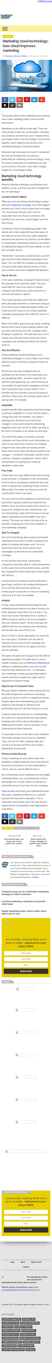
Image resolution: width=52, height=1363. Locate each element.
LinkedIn (35, 877)
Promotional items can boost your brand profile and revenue (14, 841)
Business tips (29, 1319)
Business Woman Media (16, 56)
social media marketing (13, 1349)
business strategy (23, 1327)
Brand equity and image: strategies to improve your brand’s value (38, 842)
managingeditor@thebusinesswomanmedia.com (21, 1290)
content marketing (11, 1319)
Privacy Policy (36, 1262)
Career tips (7, 1327)
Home (12, 1262)
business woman (10, 1338)
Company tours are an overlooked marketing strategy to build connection (25, 892)
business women (25, 1346)
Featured (35, 828)
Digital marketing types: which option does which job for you (24, 912)
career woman (9, 1346)
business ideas (28, 1330)
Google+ (46, 1304)
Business (30, 1349)
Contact (26, 1267)
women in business (11, 1330)
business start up (10, 1334)
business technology (30, 1338)
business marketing (22, 828)
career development (12, 1342)
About (23, 1262)
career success (28, 1334)
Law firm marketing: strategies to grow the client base (24, 902)
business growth (31, 1342)
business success (10, 1323)
